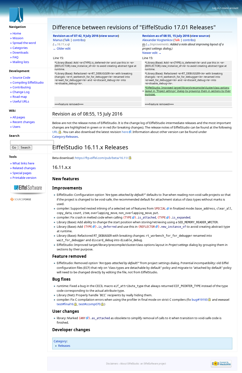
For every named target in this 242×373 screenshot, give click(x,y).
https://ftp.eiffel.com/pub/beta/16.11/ (101, 158)
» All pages (17, 117)
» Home (15, 33)
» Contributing (20, 87)
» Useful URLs (19, 101)
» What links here (22, 163)
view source (109, 36)
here (125, 132)
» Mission (16, 38)
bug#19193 (199, 299)
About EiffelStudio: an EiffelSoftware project (143, 363)
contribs (78, 40)
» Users (15, 126)
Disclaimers (112, 363)
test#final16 (65, 304)
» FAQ (14, 57)
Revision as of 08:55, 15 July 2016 (165, 36)
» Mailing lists (19, 62)
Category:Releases (65, 136)
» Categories (19, 48)
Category (60, 341)
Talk (67, 40)
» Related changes (23, 168)
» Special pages (20, 173)
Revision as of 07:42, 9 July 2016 (75, 36)
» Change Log (20, 92)
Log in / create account (225, 8)
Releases (64, 345)
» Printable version (23, 178)
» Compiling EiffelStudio (27, 82)
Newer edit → (151, 53)
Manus (58, 40)
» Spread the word (23, 43)
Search (14, 135)
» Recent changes (22, 122)
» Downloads (19, 52)
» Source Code (20, 77)
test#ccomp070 (89, 304)
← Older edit (62, 48)
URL (55, 132)
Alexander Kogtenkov (157, 40)
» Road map (18, 96)
